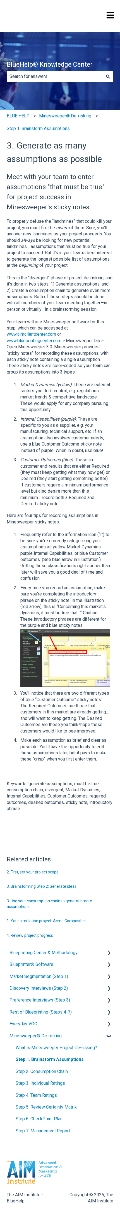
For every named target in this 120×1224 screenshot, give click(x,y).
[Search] (108, 76)
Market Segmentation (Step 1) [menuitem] (38, 976)
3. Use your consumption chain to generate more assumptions (49, 904)
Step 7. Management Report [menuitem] (43, 1130)
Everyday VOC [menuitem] (23, 1023)
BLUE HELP (18, 116)
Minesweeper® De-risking (65, 116)
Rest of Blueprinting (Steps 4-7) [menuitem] (40, 1012)
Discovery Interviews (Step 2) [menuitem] (38, 988)
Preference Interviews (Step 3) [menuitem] (39, 1000)
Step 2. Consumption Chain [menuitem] (42, 1071)
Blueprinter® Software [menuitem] (31, 964)
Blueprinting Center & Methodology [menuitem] (43, 952)
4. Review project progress (30, 935)
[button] (108, 953)
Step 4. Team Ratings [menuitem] (36, 1095)
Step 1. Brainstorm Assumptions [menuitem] (50, 1059)
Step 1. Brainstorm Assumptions (38, 128)
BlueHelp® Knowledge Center (50, 64)
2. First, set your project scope (33, 872)
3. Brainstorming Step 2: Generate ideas (41, 886)
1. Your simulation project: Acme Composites (46, 921)
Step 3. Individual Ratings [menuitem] (40, 1083)
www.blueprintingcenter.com (34, 340)
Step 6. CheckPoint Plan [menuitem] (39, 1118)
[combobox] (55, 76)
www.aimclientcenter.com (31, 334)
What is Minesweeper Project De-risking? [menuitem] (56, 1047)
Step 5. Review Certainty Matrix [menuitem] (46, 1107)
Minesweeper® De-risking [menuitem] (35, 1035)
